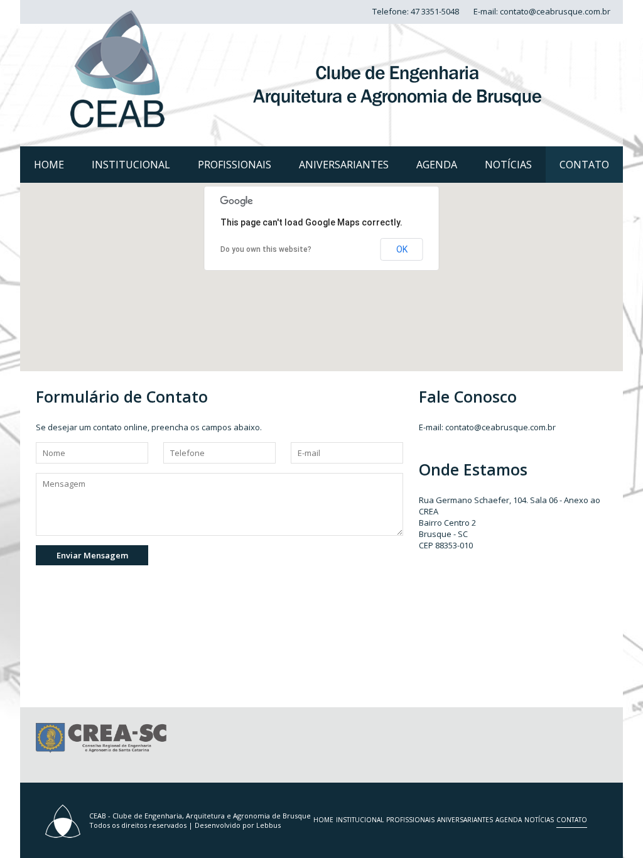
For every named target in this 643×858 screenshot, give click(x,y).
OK (402, 249)
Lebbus (268, 825)
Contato (584, 164)
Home (49, 164)
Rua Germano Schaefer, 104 (472, 500)
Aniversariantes (344, 164)
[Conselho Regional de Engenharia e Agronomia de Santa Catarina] (101, 750)
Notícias (508, 164)
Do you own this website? (265, 249)
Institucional (131, 164)
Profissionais (234, 164)
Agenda (436, 164)
